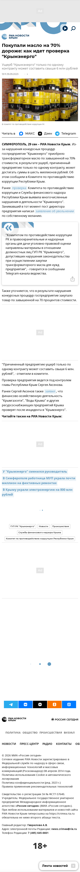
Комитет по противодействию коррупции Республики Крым (40, 538)
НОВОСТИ (9, 744)
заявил (50, 391)
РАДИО (47, 744)
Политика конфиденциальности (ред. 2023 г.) (31, 783)
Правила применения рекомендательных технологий (37, 787)
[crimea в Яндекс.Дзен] (40, 704)
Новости (43, 526)
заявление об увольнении (55, 211)
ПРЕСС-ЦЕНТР (29, 744)
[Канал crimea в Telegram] (11, 704)
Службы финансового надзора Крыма (39, 532)
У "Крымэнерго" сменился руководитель (35, 471)
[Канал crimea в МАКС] (69, 704)
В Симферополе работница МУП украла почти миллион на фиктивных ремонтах (39, 481)
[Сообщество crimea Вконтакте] (25, 704)
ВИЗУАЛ (69, 733)
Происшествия (60, 526)
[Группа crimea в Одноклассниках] (54, 704)
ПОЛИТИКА (13, 733)
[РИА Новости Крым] (15, 36)
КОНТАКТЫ (64, 744)
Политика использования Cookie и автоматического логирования (36, 777)
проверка (19, 188)
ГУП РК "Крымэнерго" (22, 526)
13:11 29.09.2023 (10, 74)
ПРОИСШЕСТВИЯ (50, 733)
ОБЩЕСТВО (30, 733)
